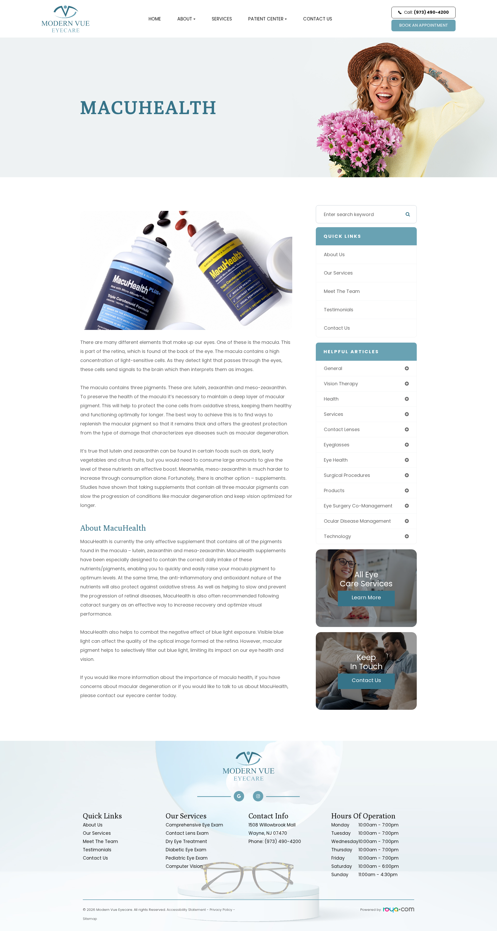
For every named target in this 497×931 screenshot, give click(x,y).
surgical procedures (347, 475)
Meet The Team (342, 291)
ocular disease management (357, 521)
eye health (336, 460)
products (334, 490)
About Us (334, 254)
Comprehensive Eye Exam (194, 825)
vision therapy (341, 383)
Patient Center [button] (265, 19)
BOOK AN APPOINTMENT (423, 25)
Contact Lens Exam (187, 833)
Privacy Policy (221, 909)
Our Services (338, 273)
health (331, 399)
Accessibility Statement (186, 909)
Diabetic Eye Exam (186, 850)
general (333, 368)
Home (155, 19)
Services (222, 19)
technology (337, 536)
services (333, 414)
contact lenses (342, 429)
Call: (426, 12)
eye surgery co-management (358, 506)
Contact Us (317, 19)
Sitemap (90, 918)
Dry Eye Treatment (186, 841)
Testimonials (338, 309)
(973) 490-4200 (283, 841)
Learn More (366, 597)
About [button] (184, 19)
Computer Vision (184, 866)
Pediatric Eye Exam (187, 858)
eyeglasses (336, 444)
